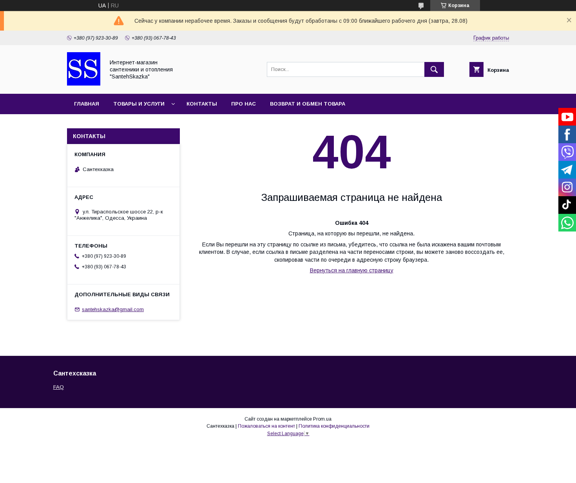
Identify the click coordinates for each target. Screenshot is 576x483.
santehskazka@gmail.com (113, 309)
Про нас (243, 104)
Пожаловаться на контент (266, 426)
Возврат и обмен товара (307, 104)
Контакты (202, 104)
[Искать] (434, 69)
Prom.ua (322, 419)
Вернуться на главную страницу (351, 270)
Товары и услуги (139, 104)
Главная (86, 104)
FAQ (58, 387)
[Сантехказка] (83, 83)
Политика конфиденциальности (334, 426)
